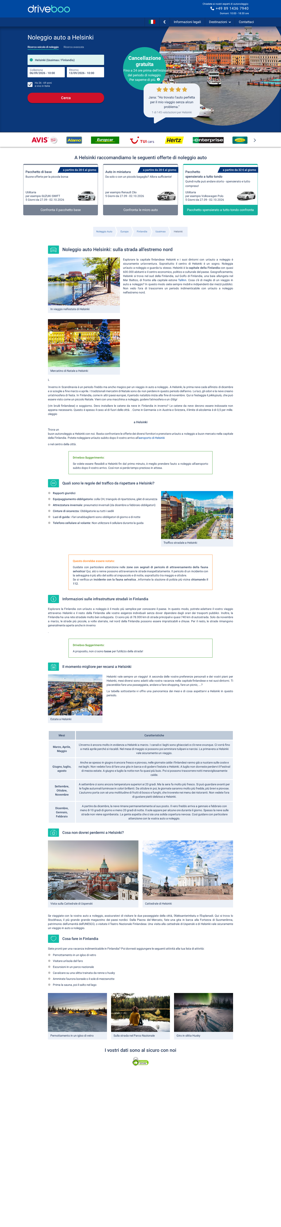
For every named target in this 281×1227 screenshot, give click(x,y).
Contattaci (246, 22)
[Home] (49, 8)
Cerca (66, 98)
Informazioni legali (187, 22)
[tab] (43, 46)
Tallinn (182, 280)
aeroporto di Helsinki (152, 437)
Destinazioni (218, 22)
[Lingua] (152, 22)
